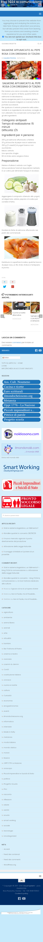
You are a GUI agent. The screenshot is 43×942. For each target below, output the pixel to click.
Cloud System (29, 886)
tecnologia (8, 831)
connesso (16, 342)
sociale (7, 825)
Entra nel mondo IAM (10, 457)
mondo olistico (10, 747)
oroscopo (8, 768)
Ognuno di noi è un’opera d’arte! (24, 589)
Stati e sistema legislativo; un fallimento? (21, 528)
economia (8, 700)
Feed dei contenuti (12, 854)
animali (7, 628)
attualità (7, 638)
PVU (5, 789)
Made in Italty (9, 732)
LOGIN (4, 366)
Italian (6, 357)
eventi (6, 711)
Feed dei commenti (12, 859)
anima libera (9, 622)
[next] (40, 316)
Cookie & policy (21, 893)
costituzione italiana (12, 674)
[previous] (2, 316)
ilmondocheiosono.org (13, 716)
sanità (6, 810)
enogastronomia (11, 706)
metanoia (8, 737)
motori (6, 753)
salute (6, 805)
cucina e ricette (9, 44)
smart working (10, 820)
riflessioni (7, 799)
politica (7, 779)
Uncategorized (10, 836)
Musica (7, 758)
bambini (7, 643)
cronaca (7, 680)
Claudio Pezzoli (9, 58)
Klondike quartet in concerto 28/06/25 (20, 533)
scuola (6, 815)
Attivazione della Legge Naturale (17, 546)
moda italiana (10, 742)
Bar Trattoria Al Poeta (13, 648)
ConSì (6, 669)
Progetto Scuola (10, 784)
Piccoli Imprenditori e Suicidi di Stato (19, 773)
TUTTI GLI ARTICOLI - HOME (12, 363)
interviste (8, 727)
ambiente (8, 617)
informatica (9, 721)
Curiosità (7, 695)
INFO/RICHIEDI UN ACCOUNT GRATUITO (17, 368)
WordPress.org (10, 865)
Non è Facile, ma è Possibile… (24, 594)
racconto (8, 794)
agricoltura (8, 612)
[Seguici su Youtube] (40, 350)
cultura (7, 690)
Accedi (7, 849)
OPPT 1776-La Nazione (13, 763)
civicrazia (7, 659)
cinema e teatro (11, 654)
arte (5, 633)
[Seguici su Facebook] (36, 350)
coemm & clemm (11, 664)
